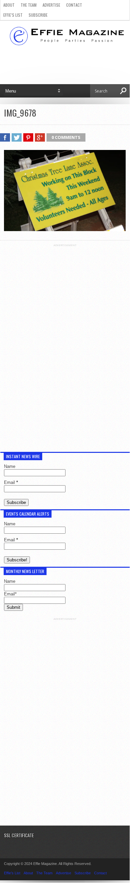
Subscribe (38, 15)
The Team (29, 5)
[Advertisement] (65, 347)
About (9, 5)
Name (9, 466)
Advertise (51, 5)
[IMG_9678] (65, 229)
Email (11, 482)
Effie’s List (13, 15)
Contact (74, 5)
